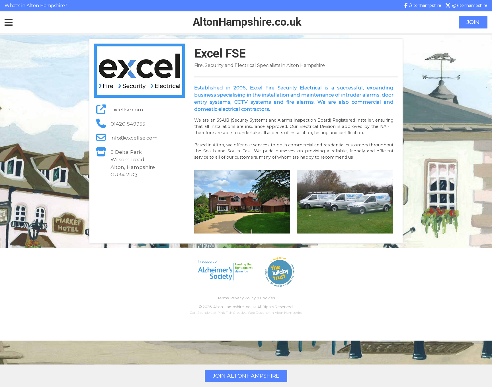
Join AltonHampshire (246, 375)
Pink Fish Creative (232, 313)
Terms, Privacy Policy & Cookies (246, 298)
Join (473, 22)
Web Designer (259, 313)
